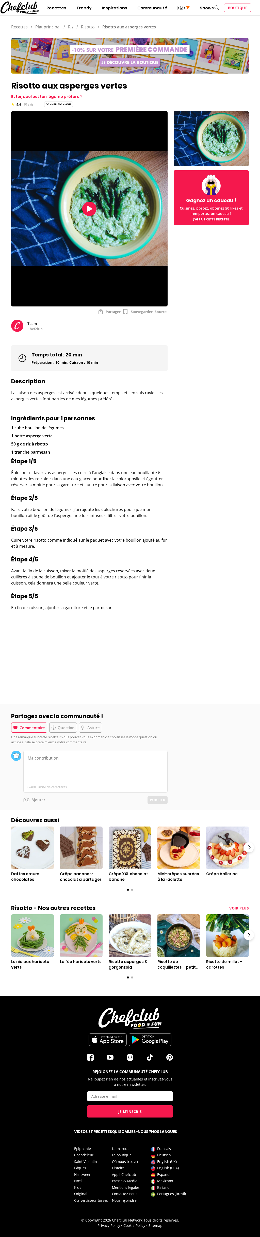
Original (80, 1193)
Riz (70, 27)
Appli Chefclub (124, 1174)
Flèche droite (249, 847)
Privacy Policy (109, 1225)
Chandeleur (83, 1155)
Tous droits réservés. (161, 1220)
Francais (164, 1148)
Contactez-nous (124, 1193)
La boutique (122, 1155)
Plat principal (47, 27)
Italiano (163, 1187)
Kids (77, 1187)
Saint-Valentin (85, 1161)
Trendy (84, 8)
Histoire (118, 1167)
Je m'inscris (130, 1111)
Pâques (80, 1167)
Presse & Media (124, 1180)
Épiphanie (82, 1148)
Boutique (237, 7)
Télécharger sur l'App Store (108, 1039)
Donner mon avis (58, 104)
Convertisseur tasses (91, 1200)
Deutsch (164, 1155)
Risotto (88, 27)
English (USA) (167, 1167)
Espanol (163, 1174)
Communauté (152, 8)
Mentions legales (126, 1187)
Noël (78, 1180)
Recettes (56, 8)
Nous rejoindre (124, 1200)
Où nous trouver (125, 1161)
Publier (157, 799)
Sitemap (155, 1225)
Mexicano (165, 1180)
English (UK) (166, 1161)
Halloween (82, 1174)
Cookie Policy (134, 1225)
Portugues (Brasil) (171, 1193)
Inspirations (114, 8)
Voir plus (239, 908)
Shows (207, 8)
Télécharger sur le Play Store (150, 1039)
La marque (120, 1148)
